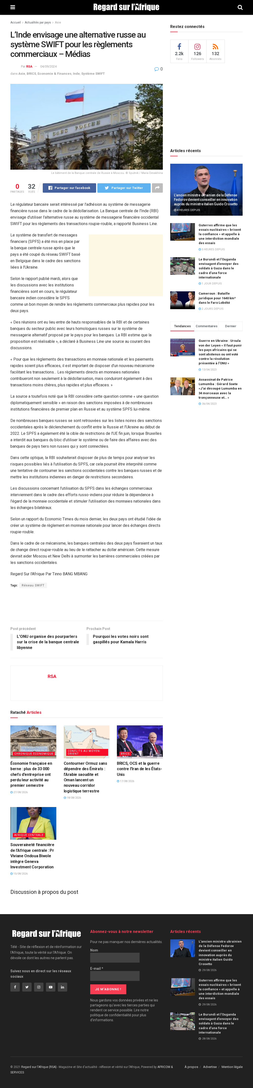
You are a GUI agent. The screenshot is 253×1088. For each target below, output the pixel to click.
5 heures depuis (213, 249)
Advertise (210, 1067)
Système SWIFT (93, 73)
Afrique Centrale (28, 835)
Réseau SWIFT (33, 585)
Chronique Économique (33, 753)
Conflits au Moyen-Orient (84, 752)
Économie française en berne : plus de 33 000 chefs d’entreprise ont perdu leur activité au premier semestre (31, 774)
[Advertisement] (126, 265)
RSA (29, 66)
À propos (191, 1067)
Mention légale (232, 1067)
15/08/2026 (20, 873)
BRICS (31, 73)
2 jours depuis (212, 308)
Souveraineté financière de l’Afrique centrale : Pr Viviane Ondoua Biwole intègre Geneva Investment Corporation (32, 855)
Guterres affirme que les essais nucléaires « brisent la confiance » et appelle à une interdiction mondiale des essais (220, 234)
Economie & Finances (54, 73)
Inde (76, 73)
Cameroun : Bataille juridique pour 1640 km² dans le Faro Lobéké (217, 298)
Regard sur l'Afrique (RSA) (39, 1067)
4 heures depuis (188, 210)
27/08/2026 (20, 792)
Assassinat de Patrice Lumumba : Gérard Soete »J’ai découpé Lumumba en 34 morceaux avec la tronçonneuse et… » (220, 388)
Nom (94, 950)
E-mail (96, 969)
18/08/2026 (73, 797)
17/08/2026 (126, 781)
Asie (58, 22)
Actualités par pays (38, 22)
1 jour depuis (211, 283)
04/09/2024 (48, 66)
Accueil (15, 22)
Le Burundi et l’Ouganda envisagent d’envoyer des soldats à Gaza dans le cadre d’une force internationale (218, 268)
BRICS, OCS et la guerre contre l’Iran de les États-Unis (139, 769)
